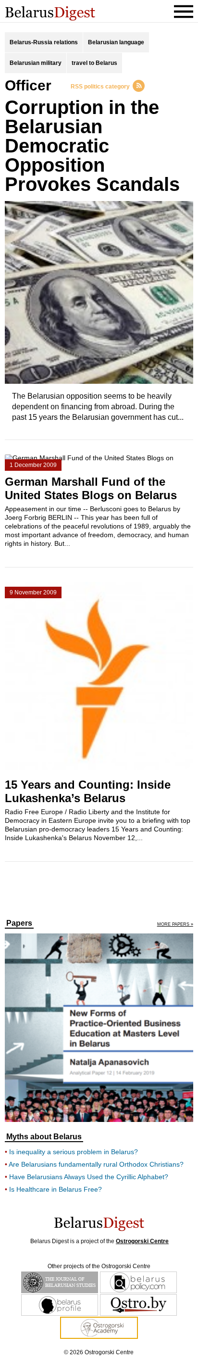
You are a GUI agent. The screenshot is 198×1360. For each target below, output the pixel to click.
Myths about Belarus (44, 1137)
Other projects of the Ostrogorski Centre (99, 1266)
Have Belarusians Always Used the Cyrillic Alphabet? (88, 1177)
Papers (19, 923)
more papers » (175, 924)
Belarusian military (36, 63)
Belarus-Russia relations (44, 42)
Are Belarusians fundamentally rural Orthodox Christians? (96, 1164)
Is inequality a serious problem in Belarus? (73, 1152)
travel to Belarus (94, 63)
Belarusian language (116, 42)
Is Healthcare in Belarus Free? (55, 1189)
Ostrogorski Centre (142, 1241)
